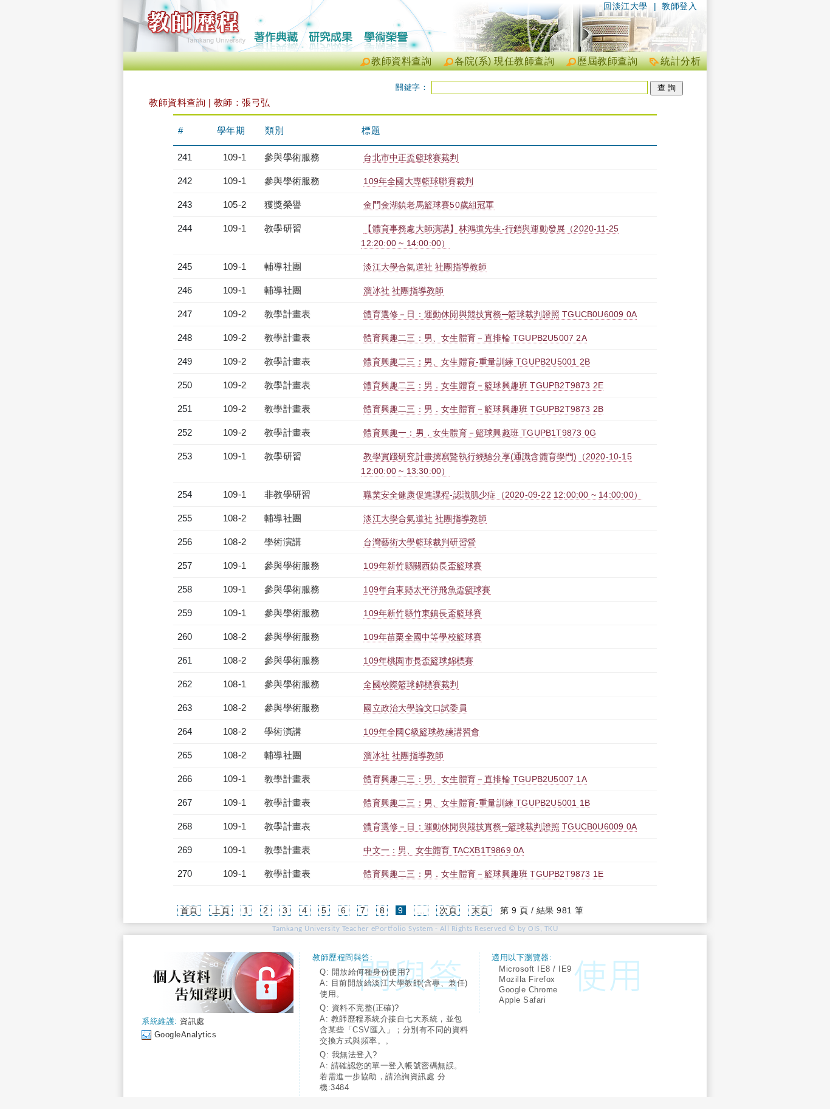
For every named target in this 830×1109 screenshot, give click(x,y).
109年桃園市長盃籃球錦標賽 (418, 660)
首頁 (189, 910)
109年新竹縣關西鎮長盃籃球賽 (422, 566)
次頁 (448, 910)
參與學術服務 (292, 157)
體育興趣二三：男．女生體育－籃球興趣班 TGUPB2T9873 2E (483, 385)
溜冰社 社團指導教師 (403, 290)
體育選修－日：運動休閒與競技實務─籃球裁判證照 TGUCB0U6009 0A (500, 314)
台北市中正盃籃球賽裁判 (410, 157)
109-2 (234, 314)
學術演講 (282, 542)
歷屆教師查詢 (607, 61)
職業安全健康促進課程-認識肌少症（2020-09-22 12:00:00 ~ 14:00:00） (502, 495)
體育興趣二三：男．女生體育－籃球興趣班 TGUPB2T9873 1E (483, 874)
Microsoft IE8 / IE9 (535, 968)
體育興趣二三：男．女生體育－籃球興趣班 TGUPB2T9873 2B (483, 409)
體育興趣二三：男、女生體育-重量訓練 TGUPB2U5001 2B (476, 361)
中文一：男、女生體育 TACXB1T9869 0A (443, 850)
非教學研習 (287, 494)
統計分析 (680, 61)
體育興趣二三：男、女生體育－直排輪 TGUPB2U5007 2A (474, 338)
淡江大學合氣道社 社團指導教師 (425, 267)
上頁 (221, 910)
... (421, 910)
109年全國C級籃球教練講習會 (421, 731)
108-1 (234, 684)
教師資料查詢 (401, 61)
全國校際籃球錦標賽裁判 (410, 684)
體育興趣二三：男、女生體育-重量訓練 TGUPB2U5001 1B (476, 803)
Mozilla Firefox (527, 979)
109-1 (234, 157)
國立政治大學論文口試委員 (415, 708)
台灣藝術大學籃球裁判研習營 (419, 542)
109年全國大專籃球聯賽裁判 (418, 181)
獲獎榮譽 (282, 204)
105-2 (234, 204)
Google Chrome (528, 989)
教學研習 (282, 228)
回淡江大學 (625, 6)
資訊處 (192, 1021)
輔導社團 (282, 266)
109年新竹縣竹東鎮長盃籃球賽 (422, 613)
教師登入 (679, 6)
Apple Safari (522, 999)
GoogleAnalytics (185, 1034)
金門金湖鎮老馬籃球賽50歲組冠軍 (428, 205)
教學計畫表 (287, 314)
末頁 (480, 910)
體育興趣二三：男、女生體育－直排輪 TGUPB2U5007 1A (474, 779)
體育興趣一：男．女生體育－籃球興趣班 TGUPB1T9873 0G (479, 433)
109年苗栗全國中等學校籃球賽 (422, 637)
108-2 (234, 518)
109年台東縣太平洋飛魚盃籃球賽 (426, 589)
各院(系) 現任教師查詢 (504, 61)
